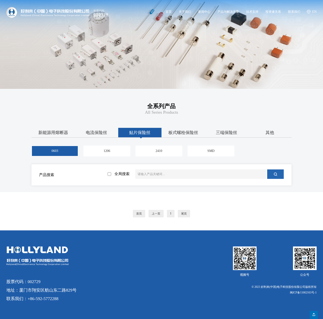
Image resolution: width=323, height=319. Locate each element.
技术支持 (252, 11)
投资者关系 (273, 11)
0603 (55, 151)
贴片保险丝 (139, 132)
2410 (159, 151)
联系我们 (294, 11)
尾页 (184, 213)
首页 (169, 11)
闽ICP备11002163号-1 (303, 292)
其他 (270, 132)
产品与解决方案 (228, 11)
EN (314, 11)
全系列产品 (161, 106)
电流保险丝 (96, 132)
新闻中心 (204, 11)
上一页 (156, 213)
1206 (107, 151)
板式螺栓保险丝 (183, 132)
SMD (210, 151)
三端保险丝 (226, 132)
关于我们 (185, 11)
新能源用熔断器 (53, 132)
